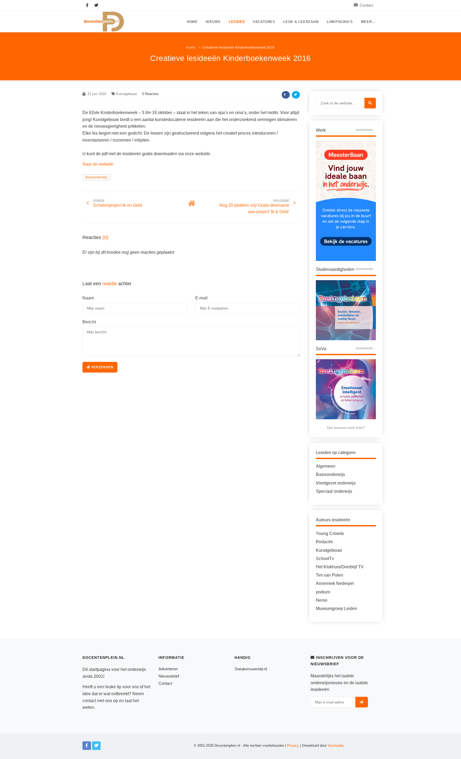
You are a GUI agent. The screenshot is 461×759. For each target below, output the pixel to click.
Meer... (368, 22)
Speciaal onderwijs (334, 491)
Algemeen (325, 466)
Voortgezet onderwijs (336, 483)
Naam (88, 298)
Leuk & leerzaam (301, 22)
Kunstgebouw (126, 94)
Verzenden (101, 367)
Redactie (324, 541)
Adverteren (168, 669)
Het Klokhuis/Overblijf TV (340, 567)
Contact (366, 5)
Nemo (321, 600)
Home (192, 22)
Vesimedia (336, 746)
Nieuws (213, 22)
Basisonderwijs (96, 177)
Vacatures (264, 22)
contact (89, 700)
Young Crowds (330, 533)
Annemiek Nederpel (335, 583)
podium (323, 592)
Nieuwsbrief (168, 676)
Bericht (89, 322)
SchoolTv (325, 558)
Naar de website (97, 164)
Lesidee (237, 22)
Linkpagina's (340, 22)
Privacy (293, 746)
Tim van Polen (329, 575)
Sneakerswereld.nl (251, 669)
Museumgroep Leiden (336, 608)
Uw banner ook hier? (346, 427)
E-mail (201, 298)
